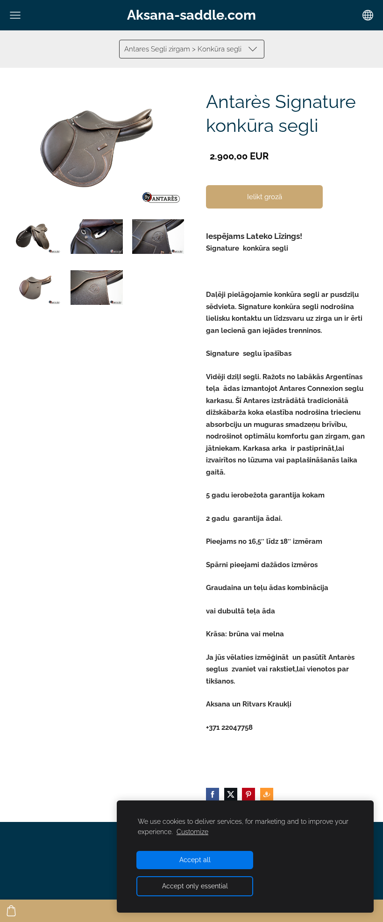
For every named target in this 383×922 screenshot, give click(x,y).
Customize (192, 832)
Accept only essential (195, 886)
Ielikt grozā (264, 197)
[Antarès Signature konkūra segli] (35, 237)
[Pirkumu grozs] (11, 911)
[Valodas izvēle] (368, 15)
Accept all (195, 860)
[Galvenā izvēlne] (15, 15)
